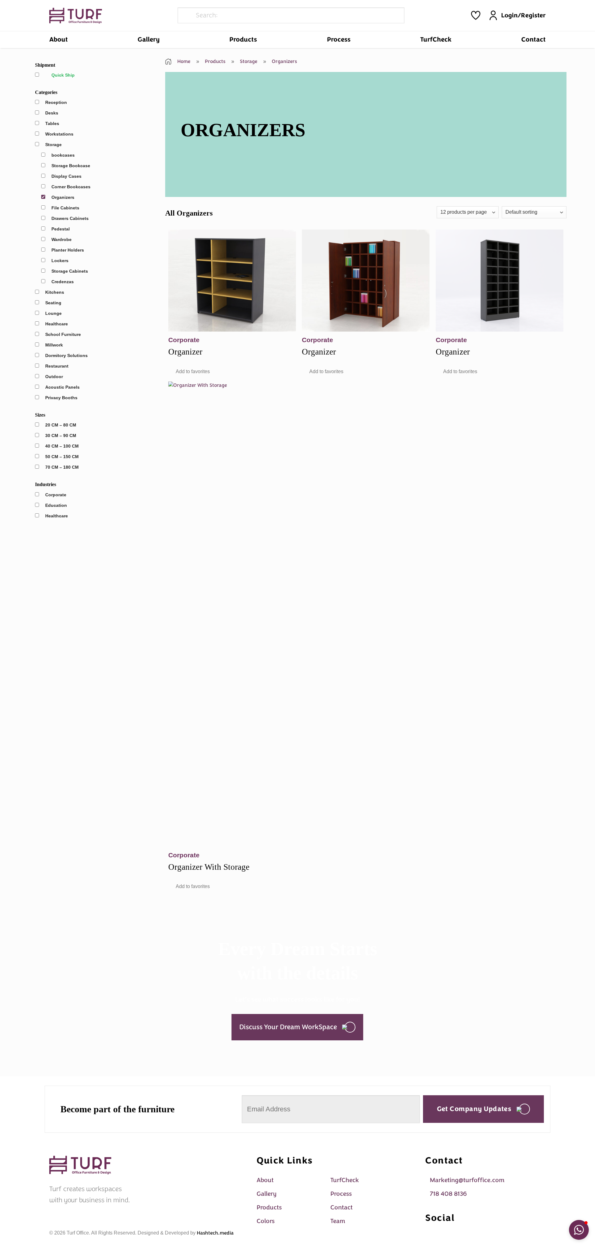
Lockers (59, 260)
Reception (56, 102)
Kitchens (54, 292)
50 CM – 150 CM (62, 456)
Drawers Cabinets (70, 218)
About (58, 39)
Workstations (59, 134)
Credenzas (62, 281)
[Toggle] (62, 113)
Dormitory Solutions (66, 355)
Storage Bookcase (70, 165)
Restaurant (56, 366)
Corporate (55, 494)
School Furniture (63, 334)
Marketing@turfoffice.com (467, 1180)
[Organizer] (232, 281)
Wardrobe (61, 239)
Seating (53, 302)
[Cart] (476, 15)
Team (337, 1221)
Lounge (53, 313)
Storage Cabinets (69, 271)
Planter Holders (67, 250)
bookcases (63, 155)
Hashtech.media (215, 1233)
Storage (53, 144)
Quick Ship (63, 75)
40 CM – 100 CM (62, 446)
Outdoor (54, 376)
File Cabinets (65, 207)
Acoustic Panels (62, 387)
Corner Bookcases (70, 186)
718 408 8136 (448, 1194)
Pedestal (60, 228)
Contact (533, 39)
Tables (52, 123)
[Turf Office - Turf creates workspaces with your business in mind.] (75, 16)
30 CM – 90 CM (60, 435)
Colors (266, 1221)
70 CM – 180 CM (62, 467)
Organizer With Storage (208, 867)
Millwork (54, 344)
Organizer (185, 351)
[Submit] (186, 15)
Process (338, 39)
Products (243, 39)
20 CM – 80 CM (60, 424)
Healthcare (56, 323)
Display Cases (66, 176)
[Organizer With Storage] (232, 614)
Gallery (149, 39)
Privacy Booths (61, 397)
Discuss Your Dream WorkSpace (288, 1027)
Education (56, 505)
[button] (189, 372)
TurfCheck (436, 39)
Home (183, 61)
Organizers (62, 197)
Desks (51, 112)
